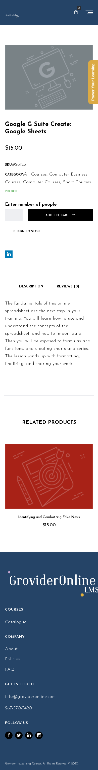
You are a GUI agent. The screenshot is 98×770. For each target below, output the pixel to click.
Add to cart (57, 215)
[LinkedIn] (29, 735)
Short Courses (77, 182)
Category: (14, 174)
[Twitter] (19, 735)
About (11, 649)
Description (31, 286)
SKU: (9, 164)
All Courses (35, 174)
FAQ (10, 669)
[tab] (31, 287)
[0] (76, 12)
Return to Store (27, 231)
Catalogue (15, 622)
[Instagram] (39, 735)
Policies (12, 659)
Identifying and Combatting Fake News (49, 517)
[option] (49, 493)
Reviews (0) (68, 286)
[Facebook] (9, 735)
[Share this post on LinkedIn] (9, 254)
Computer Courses (41, 182)
